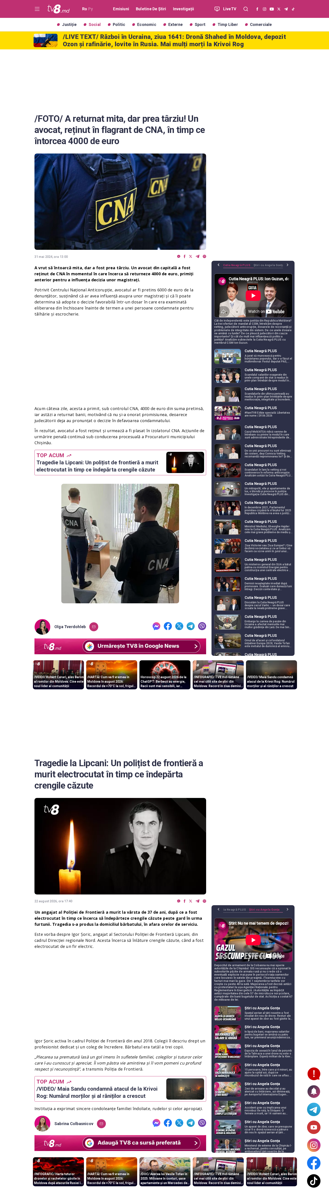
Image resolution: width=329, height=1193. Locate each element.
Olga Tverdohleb (70, 627)
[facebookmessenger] (178, 256)
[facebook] (185, 256)
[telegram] (197, 256)
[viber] (204, 256)
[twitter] (190, 256)
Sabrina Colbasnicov (73, 1124)
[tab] (238, 266)
